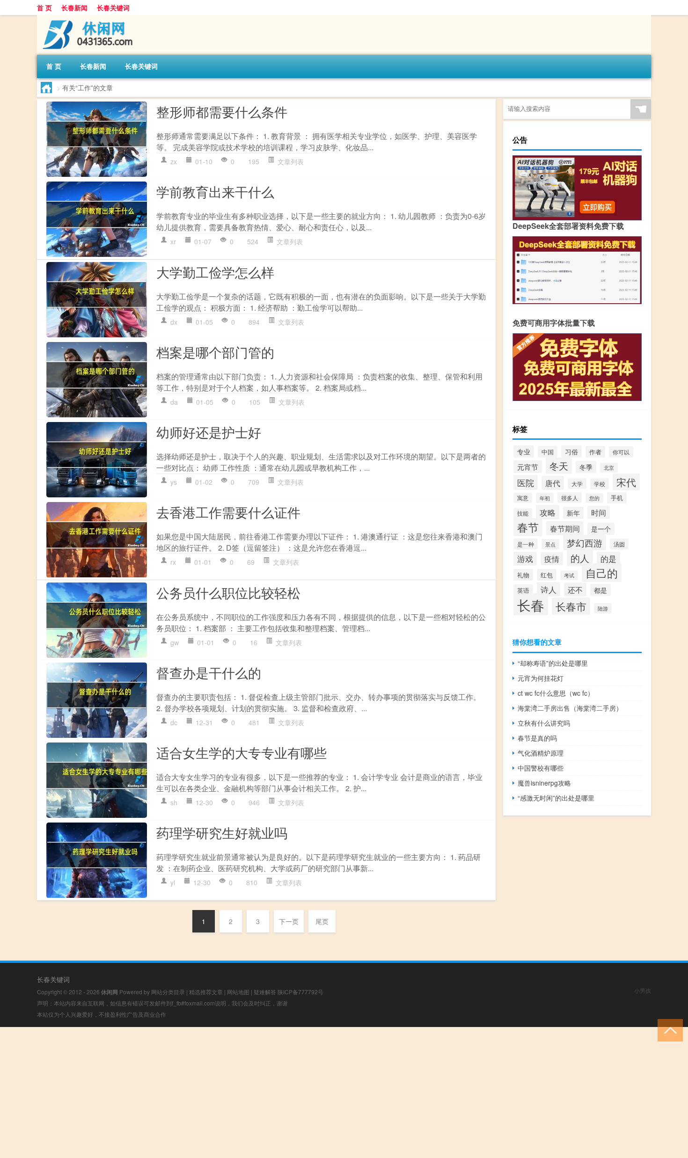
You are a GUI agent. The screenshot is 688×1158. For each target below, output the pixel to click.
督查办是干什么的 (208, 672)
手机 (617, 498)
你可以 (621, 452)
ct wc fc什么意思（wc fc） (556, 693)
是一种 (525, 544)
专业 (523, 451)
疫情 (551, 559)
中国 (548, 451)
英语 (523, 590)
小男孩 (642, 990)
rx (173, 562)
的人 (580, 558)
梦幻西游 (584, 542)
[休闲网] (86, 18)
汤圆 (619, 544)
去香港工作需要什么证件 (228, 512)
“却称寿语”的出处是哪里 (553, 663)
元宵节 (527, 467)
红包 (547, 574)
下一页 (289, 921)
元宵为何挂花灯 (541, 678)
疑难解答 (265, 992)
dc (173, 722)
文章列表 (291, 161)
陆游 (603, 608)
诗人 (548, 589)
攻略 (548, 512)
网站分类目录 (168, 992)
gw (174, 642)
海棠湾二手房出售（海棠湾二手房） (570, 708)
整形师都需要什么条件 (221, 111)
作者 (595, 451)
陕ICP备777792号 (300, 992)
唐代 (552, 482)
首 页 (44, 7)
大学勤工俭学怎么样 (215, 271)
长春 (530, 604)
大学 (577, 484)
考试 (569, 575)
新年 (573, 512)
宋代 (626, 482)
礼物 (523, 574)
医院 (525, 482)
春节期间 (565, 528)
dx (173, 322)
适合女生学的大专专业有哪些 (241, 752)
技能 (522, 513)
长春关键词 (113, 7)
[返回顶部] (668, 1029)
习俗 (571, 451)
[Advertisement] (281, 1092)
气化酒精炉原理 (541, 752)
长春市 (571, 606)
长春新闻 (74, 7)
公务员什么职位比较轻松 (228, 592)
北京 (609, 467)
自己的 (602, 573)
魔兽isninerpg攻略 (544, 782)
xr (173, 241)
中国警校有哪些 (541, 767)
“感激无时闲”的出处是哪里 (556, 797)
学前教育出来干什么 (215, 191)
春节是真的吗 (537, 738)
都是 (600, 590)
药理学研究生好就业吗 (221, 832)
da (174, 402)
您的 (594, 498)
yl (172, 882)
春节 (528, 527)
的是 (608, 558)
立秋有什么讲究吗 (544, 723)
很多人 (569, 498)
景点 (550, 544)
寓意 (522, 498)
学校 (599, 484)
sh (173, 802)
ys (173, 482)
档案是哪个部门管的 (215, 351)
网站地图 (238, 992)
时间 (598, 512)
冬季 (586, 467)
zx (173, 161)
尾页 (322, 921)
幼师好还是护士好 (208, 431)
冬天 (558, 466)
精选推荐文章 (206, 992)
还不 (575, 589)
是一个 (601, 528)
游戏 (525, 558)
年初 (545, 498)
